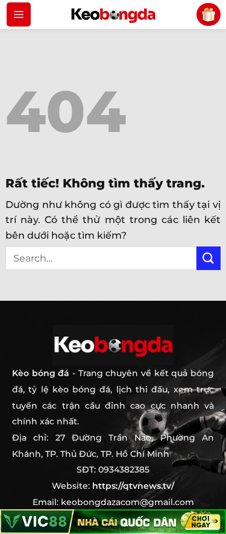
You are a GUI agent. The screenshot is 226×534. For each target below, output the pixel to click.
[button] (19, 14)
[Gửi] (208, 258)
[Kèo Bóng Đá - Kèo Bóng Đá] (113, 14)
